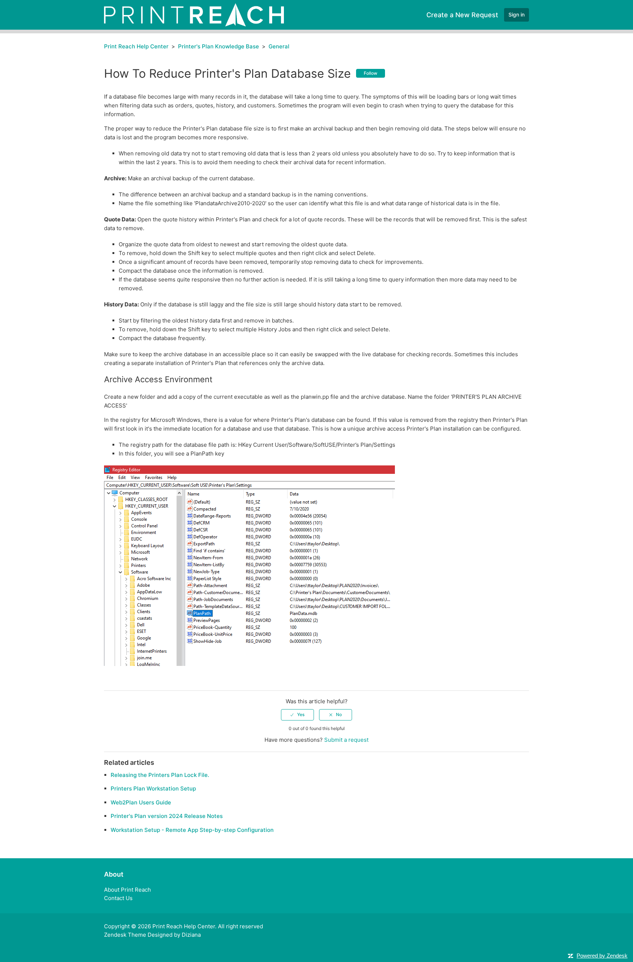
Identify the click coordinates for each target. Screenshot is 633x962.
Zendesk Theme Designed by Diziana (152, 934)
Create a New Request (462, 15)
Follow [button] (370, 73)
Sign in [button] (516, 14)
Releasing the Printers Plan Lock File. (160, 774)
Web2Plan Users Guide (141, 802)
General (279, 46)
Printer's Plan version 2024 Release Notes (167, 815)
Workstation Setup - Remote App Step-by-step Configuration (192, 829)
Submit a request (346, 739)
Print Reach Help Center (136, 46)
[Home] (194, 14)
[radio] (297, 714)
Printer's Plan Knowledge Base (218, 46)
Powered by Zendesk (602, 955)
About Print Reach (127, 889)
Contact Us (118, 898)
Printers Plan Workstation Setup (153, 788)
